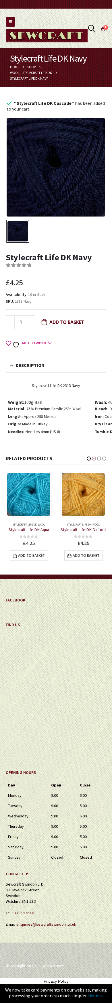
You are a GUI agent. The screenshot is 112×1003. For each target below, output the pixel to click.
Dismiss (95, 995)
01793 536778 (23, 912)
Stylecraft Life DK (24, 524)
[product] (28, 494)
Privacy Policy (56, 981)
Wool (41, 524)
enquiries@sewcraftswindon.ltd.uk (46, 924)
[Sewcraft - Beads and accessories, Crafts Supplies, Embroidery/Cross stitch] (47, 35)
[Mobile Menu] (10, 22)
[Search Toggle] (92, 28)
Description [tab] (30, 365)
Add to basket (66, 322)
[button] (88, 458)
